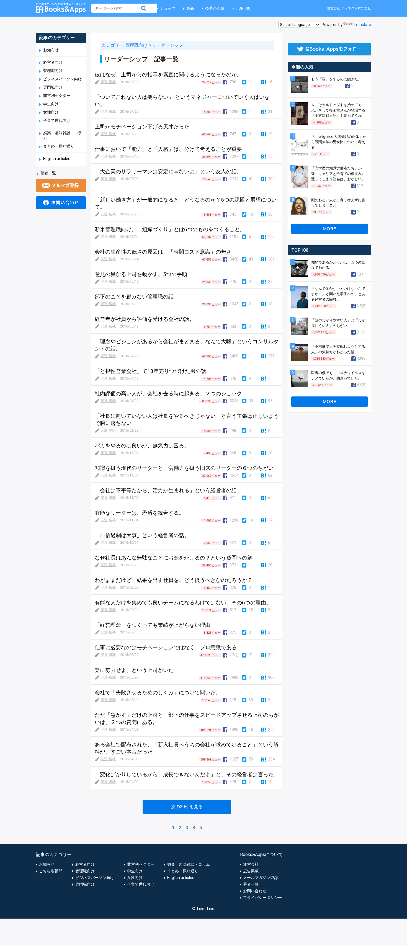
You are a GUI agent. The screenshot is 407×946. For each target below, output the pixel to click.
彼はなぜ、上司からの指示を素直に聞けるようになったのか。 (168, 74)
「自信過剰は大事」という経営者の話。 (142, 535)
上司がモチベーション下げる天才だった (142, 126)
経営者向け (53, 62)
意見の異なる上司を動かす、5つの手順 (141, 274)
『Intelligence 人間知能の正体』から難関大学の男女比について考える (338, 142)
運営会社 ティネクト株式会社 (349, 8)
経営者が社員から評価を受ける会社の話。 (145, 319)
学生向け (51, 104)
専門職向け (53, 87)
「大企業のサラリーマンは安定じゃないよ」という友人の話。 (168, 171)
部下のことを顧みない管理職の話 (134, 296)
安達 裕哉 (108, 82)
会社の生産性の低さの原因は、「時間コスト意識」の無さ (163, 252)
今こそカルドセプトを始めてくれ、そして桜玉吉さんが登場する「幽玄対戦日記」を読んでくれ (338, 110)
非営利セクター (56, 95)
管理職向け (53, 70)
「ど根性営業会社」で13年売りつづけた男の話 (150, 371)
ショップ (167, 8)
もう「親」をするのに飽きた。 (336, 79)
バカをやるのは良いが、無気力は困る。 (142, 445)
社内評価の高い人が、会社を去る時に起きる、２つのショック (168, 393)
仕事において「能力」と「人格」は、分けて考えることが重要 (168, 149)
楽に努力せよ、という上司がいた (134, 670)
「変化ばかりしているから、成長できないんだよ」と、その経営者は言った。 (187, 774)
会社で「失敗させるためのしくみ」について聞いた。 (158, 692)
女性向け (51, 112)
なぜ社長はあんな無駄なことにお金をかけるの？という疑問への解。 (176, 558)
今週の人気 (215, 8)
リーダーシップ (167, 45)
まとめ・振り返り (58, 146)
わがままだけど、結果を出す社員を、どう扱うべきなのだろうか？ (174, 580)
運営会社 (251, 864)
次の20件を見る (187, 806)
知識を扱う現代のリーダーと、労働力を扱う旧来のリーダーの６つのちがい (184, 468)
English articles (56, 158)
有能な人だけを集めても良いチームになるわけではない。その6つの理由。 (183, 602)
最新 (190, 8)
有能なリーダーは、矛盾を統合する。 (139, 513)
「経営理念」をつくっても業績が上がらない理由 (152, 625)
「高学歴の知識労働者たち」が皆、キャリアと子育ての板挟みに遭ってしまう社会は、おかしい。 (338, 173)
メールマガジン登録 (260, 877)
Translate (362, 24)
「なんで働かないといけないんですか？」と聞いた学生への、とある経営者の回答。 (338, 294)
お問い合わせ (254, 891)
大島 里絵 (108, 430)
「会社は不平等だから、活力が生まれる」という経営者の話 (166, 490)
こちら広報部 (50, 871)
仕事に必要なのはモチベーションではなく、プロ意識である (166, 647)
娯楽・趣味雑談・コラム (188, 864)
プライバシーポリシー (262, 897)
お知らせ (51, 50)
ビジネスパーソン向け (62, 79)
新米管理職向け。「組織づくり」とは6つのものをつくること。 (170, 229)
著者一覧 (48, 173)
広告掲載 (251, 871)
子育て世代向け (56, 120)
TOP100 (243, 8)
